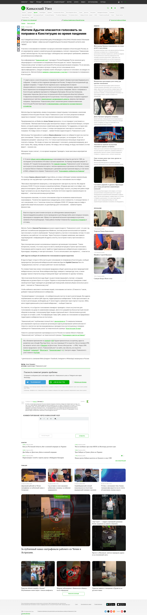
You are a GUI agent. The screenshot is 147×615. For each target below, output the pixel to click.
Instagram (34, 350)
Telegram (44, 345)
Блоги (76, 2)
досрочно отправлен (78, 220)
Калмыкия (111, 12)
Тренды (38, 2)
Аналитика (47, 2)
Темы (31, 2)
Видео (83, 2)
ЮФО (32, 17)
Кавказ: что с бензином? (30, 20)
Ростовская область (73, 15)
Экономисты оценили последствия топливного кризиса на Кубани (105, 145)
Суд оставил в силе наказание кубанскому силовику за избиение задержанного (59, 488)
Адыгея (35, 12)
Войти (122, 8)
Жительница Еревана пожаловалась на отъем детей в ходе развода (109, 47)
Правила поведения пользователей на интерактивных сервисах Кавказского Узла (57, 611)
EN (125, 2)
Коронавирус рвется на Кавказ (73, 335)
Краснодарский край (38, 15)
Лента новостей (31, 23)
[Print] (18, 50)
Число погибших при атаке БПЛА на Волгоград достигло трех (95, 447)
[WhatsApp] (18, 32)
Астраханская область (59, 12)
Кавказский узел (42, 60)
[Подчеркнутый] (47, 418)
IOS (52, 341)
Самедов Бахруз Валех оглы (103, 278)
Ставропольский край (104, 15)
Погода (102, 2)
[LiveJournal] (18, 44)
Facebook (26, 350)
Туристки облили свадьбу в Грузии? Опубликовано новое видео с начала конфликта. (37, 589)
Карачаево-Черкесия (27, 15)
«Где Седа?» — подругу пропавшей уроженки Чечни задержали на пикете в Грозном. (107, 523)
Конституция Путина (73, 328)
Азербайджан (42, 12)
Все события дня (121, 460)
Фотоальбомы (93, 2)
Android (47, 341)
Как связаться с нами (86, 604)
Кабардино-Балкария (102, 12)
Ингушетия (93, 12)
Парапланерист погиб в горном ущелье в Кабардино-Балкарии (43, 458)
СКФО (95, 15)
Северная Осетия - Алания (86, 15)
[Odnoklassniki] (18, 41)
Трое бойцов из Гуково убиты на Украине (88, 452)
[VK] (18, 27)
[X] (18, 38)
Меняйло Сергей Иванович (103, 255)
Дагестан (86, 12)
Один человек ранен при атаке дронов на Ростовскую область (107, 159)
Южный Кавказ (25, 17)
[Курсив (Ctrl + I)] (44, 418)
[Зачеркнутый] (51, 418)
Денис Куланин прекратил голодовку (106, 117)
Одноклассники (55, 350)
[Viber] (18, 35)
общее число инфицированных (42, 159)
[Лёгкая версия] (118, 2)
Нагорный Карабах (49, 15)
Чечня (112, 15)
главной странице (60, 164)
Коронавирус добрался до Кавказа (71, 171)
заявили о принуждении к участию (54, 72)
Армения (50, 12)
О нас (76, 604)
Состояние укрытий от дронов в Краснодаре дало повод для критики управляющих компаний (108, 187)
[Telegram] (18, 30)
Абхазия (24, 12)
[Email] (18, 47)
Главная (23, 23)
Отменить (82, 436)
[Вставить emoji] (55, 418)
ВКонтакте (44, 350)
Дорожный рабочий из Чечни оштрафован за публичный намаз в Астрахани (32, 488)
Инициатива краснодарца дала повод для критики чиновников (107, 82)
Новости (24, 2)
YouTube (37, 352)
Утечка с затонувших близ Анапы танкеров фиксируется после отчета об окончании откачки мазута (113, 488)
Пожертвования (98, 604)
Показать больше (73, 593)
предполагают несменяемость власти (55, 99)
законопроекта (59, 321)
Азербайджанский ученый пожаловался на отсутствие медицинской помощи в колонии (85, 488)
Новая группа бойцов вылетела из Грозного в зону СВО (93, 458)
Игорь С (35, 401)
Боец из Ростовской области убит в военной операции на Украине (44, 447)
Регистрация (45, 435)
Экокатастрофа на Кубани (118, 20)
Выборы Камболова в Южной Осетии (73, 20)
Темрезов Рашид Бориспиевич (104, 231)
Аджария (30, 12)
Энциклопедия (59, 2)
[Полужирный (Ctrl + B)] (40, 418)
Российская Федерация (61, 15)
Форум (69, 2)
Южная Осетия (119, 15)
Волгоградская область (71, 12)
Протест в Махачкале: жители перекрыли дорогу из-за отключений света (108, 554)
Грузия (80, 12)
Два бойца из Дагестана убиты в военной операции (40, 452)
